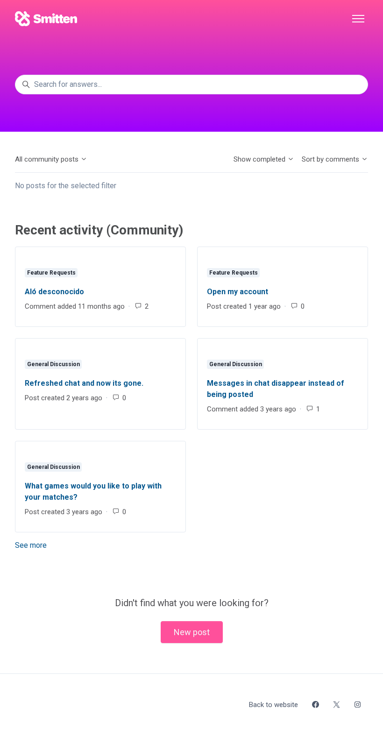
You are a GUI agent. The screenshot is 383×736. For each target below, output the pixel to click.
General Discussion (53, 364)
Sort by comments (331, 159)
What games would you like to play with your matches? (93, 491)
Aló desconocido (54, 291)
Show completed (260, 159)
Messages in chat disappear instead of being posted (275, 389)
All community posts (47, 159)
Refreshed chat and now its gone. (84, 383)
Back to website (273, 705)
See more (72, 545)
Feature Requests (51, 272)
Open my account (237, 291)
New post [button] (192, 632)
